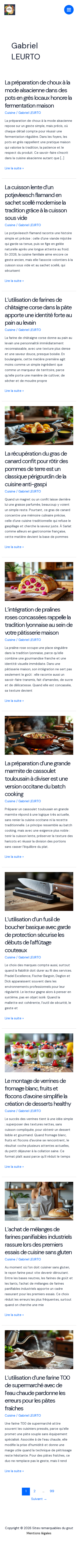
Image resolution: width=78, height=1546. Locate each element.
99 (52, 1491)
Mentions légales (39, 1533)
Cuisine (10, 113)
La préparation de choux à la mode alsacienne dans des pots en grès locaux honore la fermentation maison (38, 94)
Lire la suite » (14, 168)
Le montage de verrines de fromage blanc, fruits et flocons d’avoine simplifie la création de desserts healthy (38, 1092)
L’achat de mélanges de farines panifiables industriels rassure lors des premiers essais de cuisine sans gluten (38, 1240)
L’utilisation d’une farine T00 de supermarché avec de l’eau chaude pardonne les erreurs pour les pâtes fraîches (37, 1393)
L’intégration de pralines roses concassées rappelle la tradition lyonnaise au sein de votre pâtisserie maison (38, 621)
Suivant (39, 1499)
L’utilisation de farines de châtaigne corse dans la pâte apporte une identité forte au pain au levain (38, 311)
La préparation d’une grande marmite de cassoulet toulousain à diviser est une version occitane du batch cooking (37, 778)
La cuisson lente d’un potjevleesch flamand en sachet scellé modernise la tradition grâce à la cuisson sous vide (36, 202)
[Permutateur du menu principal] (69, 9)
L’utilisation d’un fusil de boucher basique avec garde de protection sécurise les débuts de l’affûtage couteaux (37, 934)
